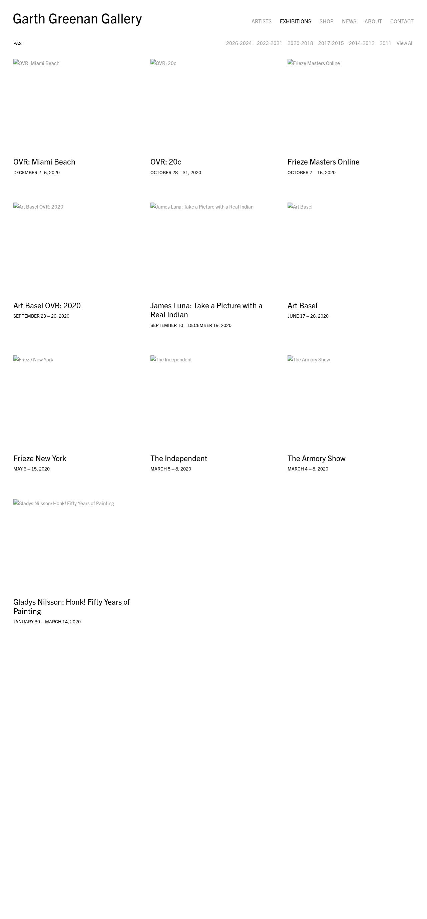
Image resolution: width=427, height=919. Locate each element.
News (349, 21)
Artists (262, 21)
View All (405, 43)
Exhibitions (295, 21)
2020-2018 (300, 43)
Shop (327, 21)
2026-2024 (239, 43)
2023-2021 (270, 43)
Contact (402, 21)
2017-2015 (331, 43)
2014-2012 (362, 43)
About (373, 21)
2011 (386, 43)
